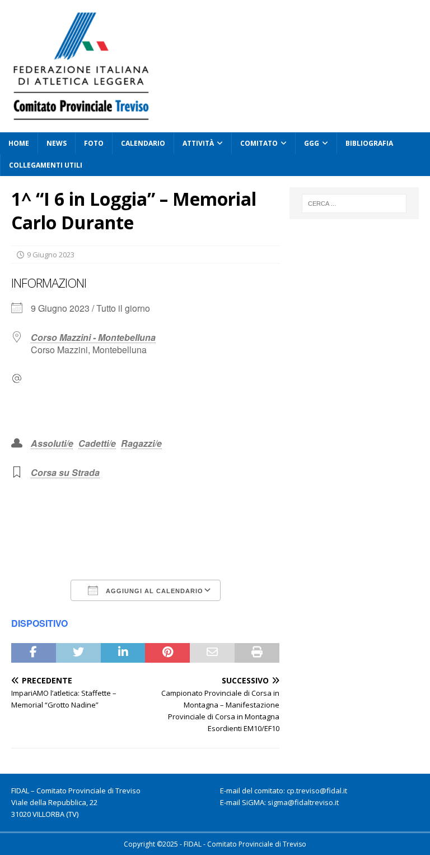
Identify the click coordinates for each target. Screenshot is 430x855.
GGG (311, 143)
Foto (94, 143)
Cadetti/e (97, 443)
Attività (198, 143)
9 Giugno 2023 (50, 254)
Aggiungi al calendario (153, 591)
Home (18, 143)
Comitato (259, 143)
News (56, 143)
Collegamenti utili (45, 165)
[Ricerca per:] (354, 203)
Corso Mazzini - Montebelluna (93, 337)
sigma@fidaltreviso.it (303, 802)
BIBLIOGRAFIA (369, 143)
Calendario (143, 143)
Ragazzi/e (141, 443)
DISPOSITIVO (39, 623)
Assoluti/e (52, 443)
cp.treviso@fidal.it (317, 790)
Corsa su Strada (65, 472)
